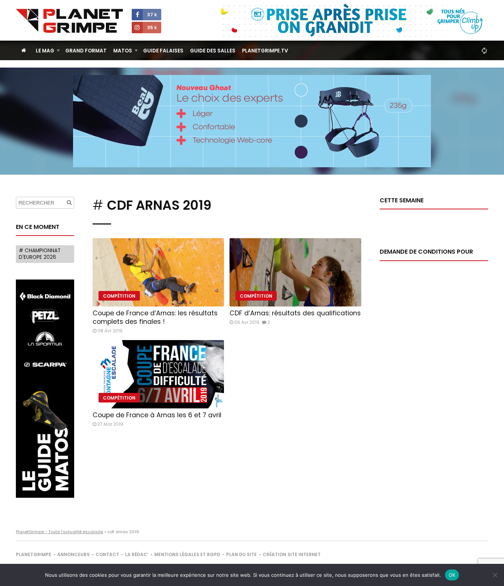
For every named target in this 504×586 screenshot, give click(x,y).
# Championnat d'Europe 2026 (40, 254)
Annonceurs (73, 554)
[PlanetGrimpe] (69, 21)
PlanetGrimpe (33, 554)
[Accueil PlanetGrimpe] (24, 50)
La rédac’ (136, 554)
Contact (107, 554)
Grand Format (86, 50)
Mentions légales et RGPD (187, 554)
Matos (122, 50)
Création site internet (292, 554)
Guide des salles (212, 50)
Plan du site (241, 554)
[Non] (494, 575)
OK (452, 575)
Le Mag (45, 50)
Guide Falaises (163, 50)
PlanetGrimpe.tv (265, 50)
